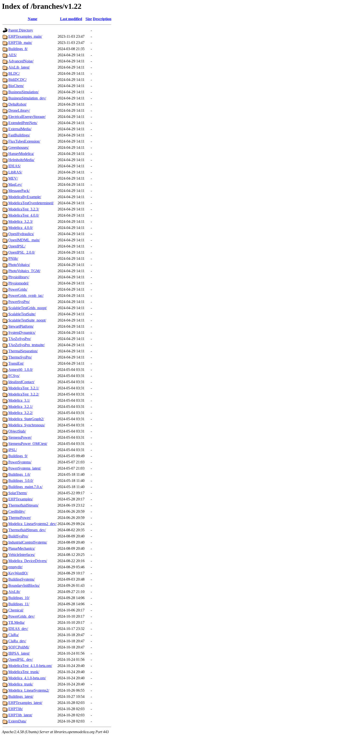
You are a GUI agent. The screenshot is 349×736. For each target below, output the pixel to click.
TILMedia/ (16, 622)
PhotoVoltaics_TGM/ (24, 271)
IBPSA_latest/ (19, 653)
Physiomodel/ (18, 283)
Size (88, 19)
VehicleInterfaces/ (21, 555)
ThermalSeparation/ (23, 351)
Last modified (71, 19)
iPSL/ (12, 450)
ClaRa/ (13, 635)
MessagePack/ (19, 191)
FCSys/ (13, 376)
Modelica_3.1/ (19, 400)
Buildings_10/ (18, 598)
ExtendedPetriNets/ (22, 123)
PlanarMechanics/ (21, 548)
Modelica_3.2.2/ (20, 413)
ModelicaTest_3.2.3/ (23, 209)
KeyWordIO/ (18, 573)
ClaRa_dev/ (17, 641)
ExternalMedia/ (19, 129)
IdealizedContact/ (21, 382)
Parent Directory (20, 30)
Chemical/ (16, 610)
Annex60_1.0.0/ (20, 370)
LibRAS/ (15, 172)
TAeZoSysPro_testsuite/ (26, 345)
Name (32, 19)
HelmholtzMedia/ (21, 160)
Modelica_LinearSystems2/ (28, 690)
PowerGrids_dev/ (21, 616)
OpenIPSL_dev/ (20, 659)
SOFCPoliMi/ (18, 647)
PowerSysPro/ (19, 302)
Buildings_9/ (18, 456)
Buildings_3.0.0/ (20, 481)
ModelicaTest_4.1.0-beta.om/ (30, 666)
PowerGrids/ (17, 289)
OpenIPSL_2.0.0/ (21, 252)
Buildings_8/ (18, 49)
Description (102, 19)
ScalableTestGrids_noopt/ (27, 308)
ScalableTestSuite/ (22, 314)
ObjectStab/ (17, 431)
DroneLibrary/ (19, 110)
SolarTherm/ (17, 493)
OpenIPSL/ (16, 246)
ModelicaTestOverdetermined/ (31, 203)
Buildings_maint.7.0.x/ (25, 487)
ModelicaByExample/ (24, 197)
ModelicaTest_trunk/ (23, 672)
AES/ (12, 55)
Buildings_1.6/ (19, 474)
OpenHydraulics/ (21, 234)
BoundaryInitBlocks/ (24, 585)
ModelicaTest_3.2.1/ (23, 388)
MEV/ (13, 178)
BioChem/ (16, 86)
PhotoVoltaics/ (19, 265)
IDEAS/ (14, 166)
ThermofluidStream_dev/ (27, 530)
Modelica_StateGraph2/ (26, 419)
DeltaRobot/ (17, 104)
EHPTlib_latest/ (20, 715)
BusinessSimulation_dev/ (27, 98)
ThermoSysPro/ (20, 357)
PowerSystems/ (19, 462)
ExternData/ (17, 721)
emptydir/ (15, 567)
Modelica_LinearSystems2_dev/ (32, 524)
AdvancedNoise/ (20, 61)
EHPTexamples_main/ (25, 36)
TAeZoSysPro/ (19, 339)
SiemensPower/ (20, 437)
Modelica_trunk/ (20, 684)
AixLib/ (14, 592)
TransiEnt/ (16, 363)
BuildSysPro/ (18, 536)
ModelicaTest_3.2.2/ (23, 394)
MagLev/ (15, 184)
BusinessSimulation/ (23, 92)
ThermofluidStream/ (23, 505)
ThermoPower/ (19, 518)
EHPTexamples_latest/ (25, 703)
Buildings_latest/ (20, 696)
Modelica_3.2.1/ (20, 407)
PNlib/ (13, 258)
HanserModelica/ (21, 154)
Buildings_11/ (18, 604)
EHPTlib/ (15, 709)
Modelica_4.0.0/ (20, 228)
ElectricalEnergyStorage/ (27, 117)
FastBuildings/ (19, 135)
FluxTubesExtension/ (24, 141)
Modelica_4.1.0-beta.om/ (27, 678)
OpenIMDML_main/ (24, 240)
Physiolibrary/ (18, 277)
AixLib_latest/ (19, 67)
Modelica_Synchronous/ (26, 425)
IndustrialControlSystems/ (27, 542)
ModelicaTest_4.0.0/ (23, 215)
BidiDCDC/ (17, 80)
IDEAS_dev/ (18, 629)
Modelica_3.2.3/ (20, 221)
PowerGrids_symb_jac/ (25, 295)
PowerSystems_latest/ (24, 468)
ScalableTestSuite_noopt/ (27, 320)
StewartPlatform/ (20, 326)
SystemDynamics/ (21, 333)
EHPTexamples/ (20, 499)
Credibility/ (16, 511)
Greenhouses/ (18, 147)
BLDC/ (14, 73)
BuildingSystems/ (21, 579)
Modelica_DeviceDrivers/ (27, 561)
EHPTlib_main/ (20, 43)
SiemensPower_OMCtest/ (27, 444)
